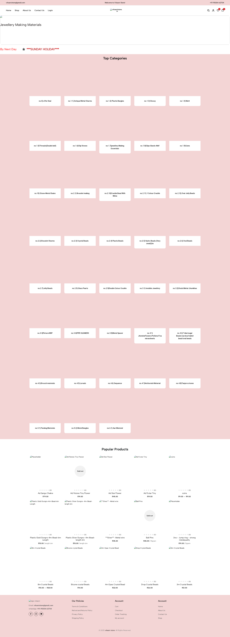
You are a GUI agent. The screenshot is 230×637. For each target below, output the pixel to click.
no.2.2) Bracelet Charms (45, 241)
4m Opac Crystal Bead (115, 584)
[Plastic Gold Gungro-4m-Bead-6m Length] (45, 515)
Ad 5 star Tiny (150, 493)
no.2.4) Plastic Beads (115, 241)
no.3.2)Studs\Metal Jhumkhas (185, 288)
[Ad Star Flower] (115, 471)
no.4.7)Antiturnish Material (150, 383)
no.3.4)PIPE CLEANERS (80, 333)
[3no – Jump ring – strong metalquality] (184, 515)
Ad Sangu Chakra (45, 493)
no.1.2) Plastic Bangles (115, 101)
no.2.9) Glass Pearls (80, 288)
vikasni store (110, 630)
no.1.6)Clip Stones (80, 146)
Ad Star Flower (115, 493)
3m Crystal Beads (184, 584)
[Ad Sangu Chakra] (45, 471)
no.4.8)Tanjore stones (185, 383)
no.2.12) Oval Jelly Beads (185, 193)
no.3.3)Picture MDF (45, 333)
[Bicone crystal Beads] (80, 562)
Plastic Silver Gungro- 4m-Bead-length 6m (80, 539)
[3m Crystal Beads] (184, 562)
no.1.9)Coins (185, 146)
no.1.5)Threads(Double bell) (45, 146)
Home (8, 10)
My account (119, 618)
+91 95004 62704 (217, 3)
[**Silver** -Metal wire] (115, 515)
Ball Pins (149, 538)
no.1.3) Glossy (150, 101)
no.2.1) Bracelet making (80, 193)
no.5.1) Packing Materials (45, 428)
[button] (218, 10)
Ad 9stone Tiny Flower (80, 493)
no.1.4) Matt (185, 101)
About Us (27, 10)
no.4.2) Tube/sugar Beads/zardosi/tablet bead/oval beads (185, 335)
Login (50, 10)
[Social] (31, 614)
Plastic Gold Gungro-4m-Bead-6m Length (45, 539)
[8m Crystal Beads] (45, 562)
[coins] (184, 471)
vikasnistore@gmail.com (15, 3)
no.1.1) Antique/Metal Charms (80, 101)
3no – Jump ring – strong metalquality (184, 539)
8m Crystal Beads (45, 584)
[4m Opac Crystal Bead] (115, 562)
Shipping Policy (78, 618)
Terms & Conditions (79, 606)
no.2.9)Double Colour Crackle (114, 288)
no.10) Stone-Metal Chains (45, 193)
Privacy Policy (77, 614)
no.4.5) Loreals (80, 383)
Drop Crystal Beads (149, 584)
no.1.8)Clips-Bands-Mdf (149, 146)
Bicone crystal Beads (80, 584)
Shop (17, 10)
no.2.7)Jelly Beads (45, 288)
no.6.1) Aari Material (115, 428)
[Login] (213, 10)
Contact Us (39, 10)
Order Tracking (120, 614)
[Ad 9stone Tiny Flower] (80, 471)
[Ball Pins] (149, 515)
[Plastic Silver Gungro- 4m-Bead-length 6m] (80, 515)
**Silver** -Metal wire (115, 538)
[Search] (208, 10)
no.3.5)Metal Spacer (115, 333)
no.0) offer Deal (45, 101)
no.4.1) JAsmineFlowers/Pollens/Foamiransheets (150, 335)
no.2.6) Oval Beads (185, 241)
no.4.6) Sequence (115, 383)
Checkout (119, 610)
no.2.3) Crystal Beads (80, 241)
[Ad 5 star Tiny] (149, 471)
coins (184, 493)
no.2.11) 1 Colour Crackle (150, 193)
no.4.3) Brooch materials (45, 383)
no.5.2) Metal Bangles (80, 428)
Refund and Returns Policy (82, 610)
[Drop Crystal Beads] (149, 562)
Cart (116, 606)
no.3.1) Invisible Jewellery (150, 288)
